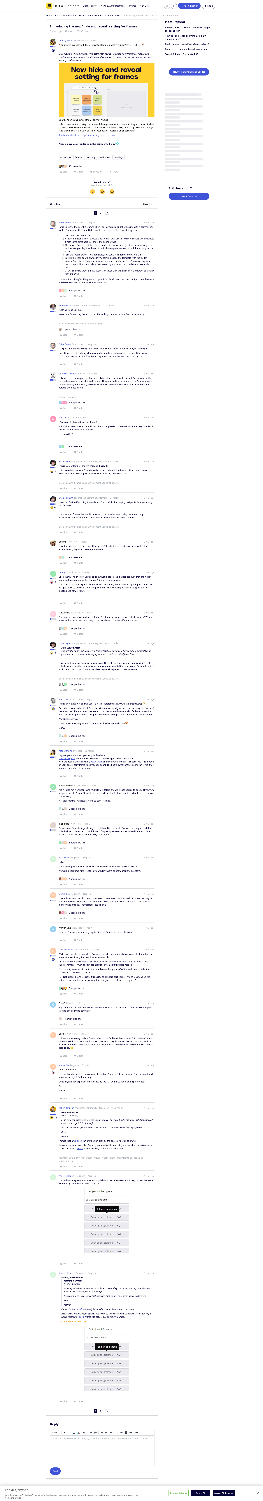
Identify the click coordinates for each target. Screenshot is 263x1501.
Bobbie (62, 1033)
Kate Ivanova (65, 750)
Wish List (144, 5)
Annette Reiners (67, 1175)
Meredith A (64, 893)
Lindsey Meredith (67, 40)
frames (78, 157)
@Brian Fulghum (67, 758)
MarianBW (64, 1065)
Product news (114, 15)
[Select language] (174, 6)
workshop (90, 157)
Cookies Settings (178, 1493)
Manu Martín (65, 699)
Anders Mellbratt (67, 785)
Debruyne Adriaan (67, 373)
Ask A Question (189, 196)
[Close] (258, 1492)
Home (49, 15)
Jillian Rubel (64, 823)
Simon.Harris (65, 305)
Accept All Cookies (223, 1493)
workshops (65, 157)
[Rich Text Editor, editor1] (102, 1451)
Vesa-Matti (64, 857)
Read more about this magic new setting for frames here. (87, 135)
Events (132, 5)
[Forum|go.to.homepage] (62, 6)
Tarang (62, 572)
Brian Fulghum (66, 461)
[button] (189, 6)
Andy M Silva (65, 927)
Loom (80, 1148)
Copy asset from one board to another (186, 49)
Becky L (62, 541)
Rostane (63, 417)
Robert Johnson (66, 1107)
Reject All (200, 1493)
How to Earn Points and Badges (189, 71)
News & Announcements (113, 5)
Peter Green (65, 222)
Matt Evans (64, 612)
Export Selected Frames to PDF (181, 54)
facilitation (104, 157)
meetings (118, 157)
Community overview (65, 15)
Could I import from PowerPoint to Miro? (187, 44)
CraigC (62, 1003)
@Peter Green (95, 761)
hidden (78, 1140)
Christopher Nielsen (68, 949)
